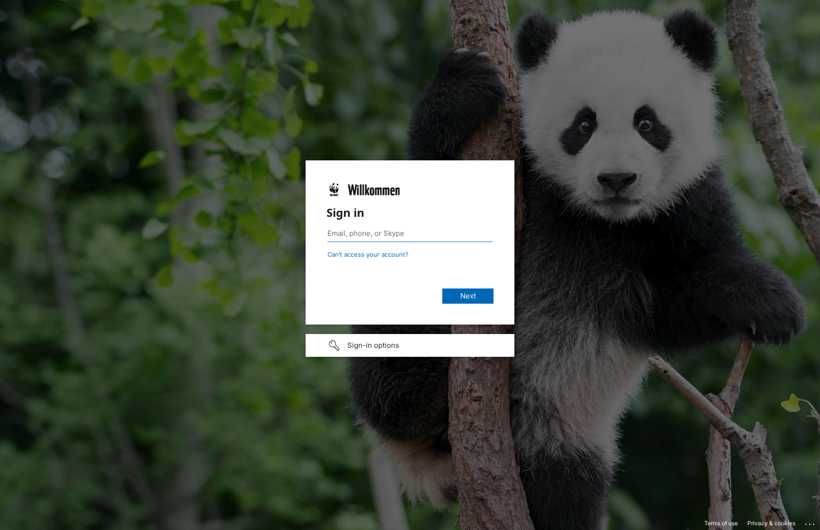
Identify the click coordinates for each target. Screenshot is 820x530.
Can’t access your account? (368, 254)
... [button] (810, 522)
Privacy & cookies (771, 523)
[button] (410, 345)
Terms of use (721, 523)
